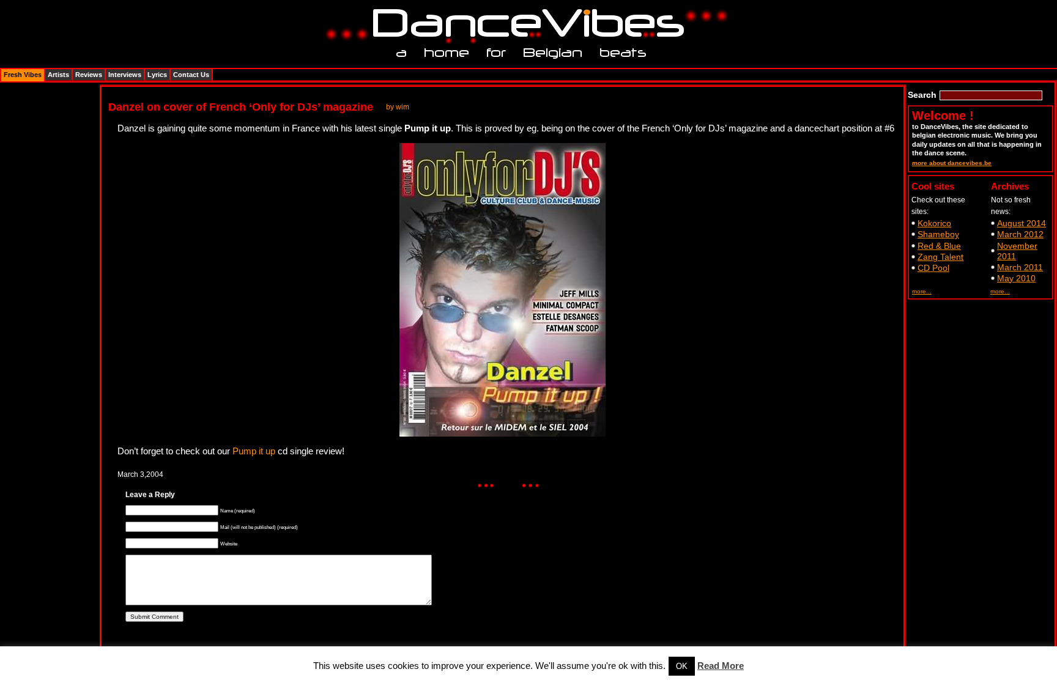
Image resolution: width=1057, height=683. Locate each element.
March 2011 (1020, 267)
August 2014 (1021, 223)
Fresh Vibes (23, 74)
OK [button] (682, 666)
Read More (720, 665)
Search (922, 95)
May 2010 (1016, 278)
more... (922, 291)
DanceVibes (523, 24)
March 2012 (1020, 234)
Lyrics (157, 74)
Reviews (88, 74)
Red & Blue (939, 246)
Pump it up (253, 451)
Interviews (124, 74)
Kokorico (934, 223)
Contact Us (191, 74)
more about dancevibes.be (952, 163)
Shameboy (938, 234)
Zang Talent (940, 257)
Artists (58, 74)
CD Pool (933, 268)
